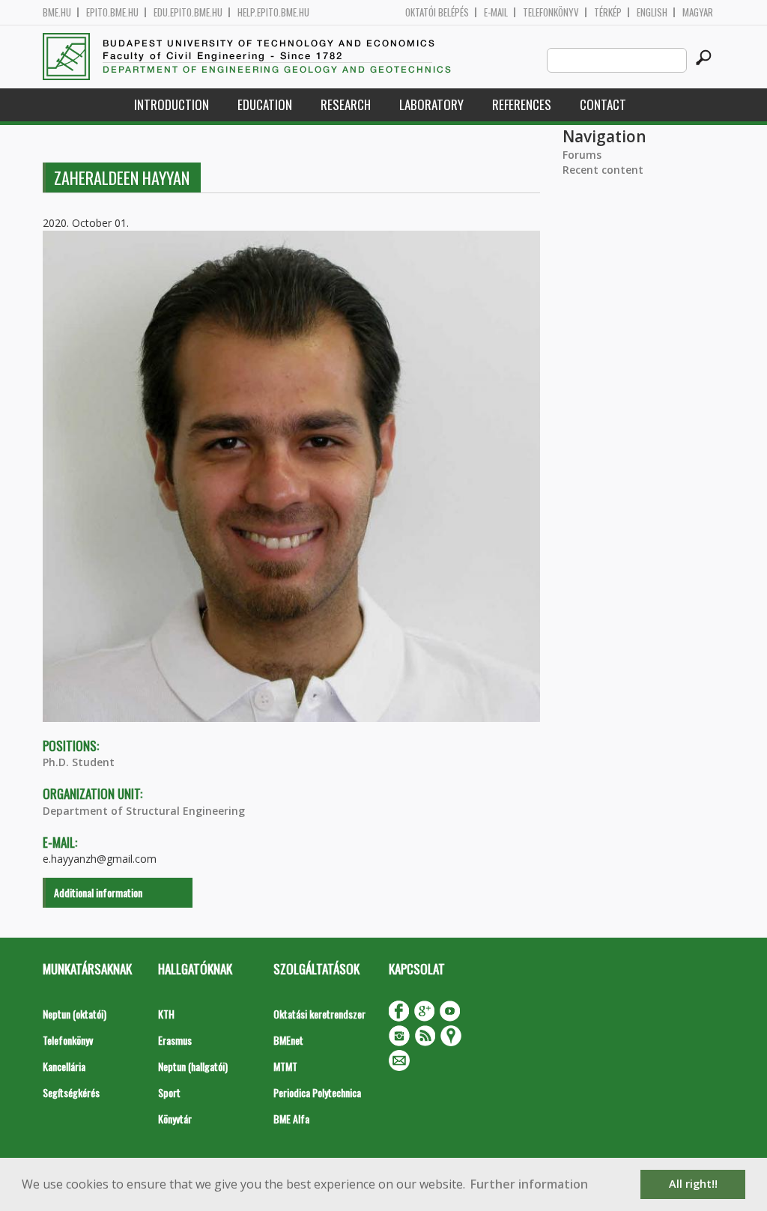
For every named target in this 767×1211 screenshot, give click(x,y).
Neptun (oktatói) (74, 1014)
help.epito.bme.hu (273, 12)
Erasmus (175, 1040)
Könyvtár (175, 1118)
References (521, 104)
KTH (166, 1014)
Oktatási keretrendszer (319, 1014)
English (652, 12)
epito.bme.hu (112, 12)
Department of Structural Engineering (144, 811)
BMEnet (288, 1040)
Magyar (697, 12)
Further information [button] (529, 1184)
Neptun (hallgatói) (193, 1066)
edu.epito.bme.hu (188, 12)
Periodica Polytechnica (317, 1092)
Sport (169, 1092)
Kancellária (64, 1066)
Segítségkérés (71, 1092)
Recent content (603, 170)
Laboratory (431, 104)
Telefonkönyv (551, 12)
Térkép (608, 12)
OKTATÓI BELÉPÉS (437, 12)
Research (346, 104)
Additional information (98, 892)
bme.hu (57, 12)
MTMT (285, 1066)
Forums (582, 155)
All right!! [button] (693, 1184)
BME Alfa (291, 1118)
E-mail (496, 12)
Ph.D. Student (79, 762)
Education (264, 104)
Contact (603, 104)
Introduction (171, 104)
